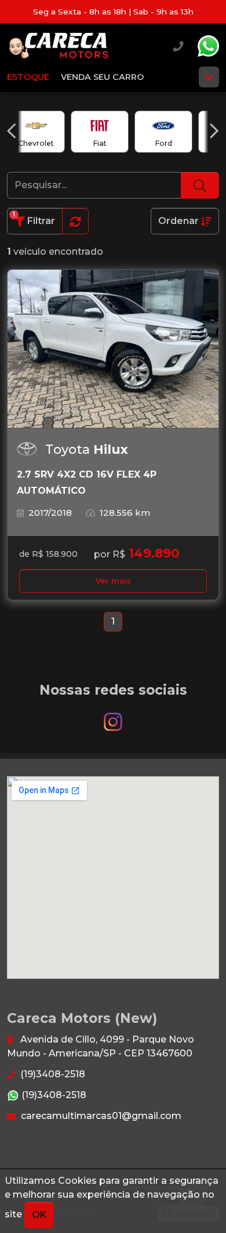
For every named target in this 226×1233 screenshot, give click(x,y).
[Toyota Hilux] (113, 349)
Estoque (28, 77)
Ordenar (179, 220)
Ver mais (113, 581)
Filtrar (34, 218)
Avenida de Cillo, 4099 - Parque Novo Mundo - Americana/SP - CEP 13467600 (100, 1046)
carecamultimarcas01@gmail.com (100, 1115)
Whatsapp (208, 46)
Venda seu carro (102, 77)
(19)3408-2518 (51, 1074)
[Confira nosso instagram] (113, 716)
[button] (11, 131)
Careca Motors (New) (59, 46)
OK (39, 1214)
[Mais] (209, 77)
